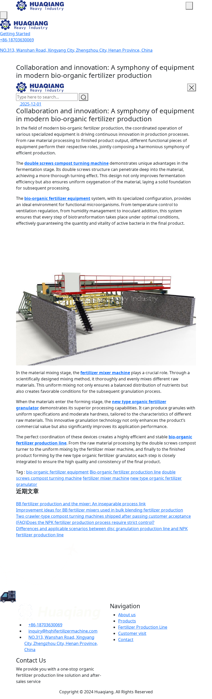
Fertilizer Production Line (142, 627)
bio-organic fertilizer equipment (57, 198)
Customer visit (132, 633)
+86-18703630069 (17, 40)
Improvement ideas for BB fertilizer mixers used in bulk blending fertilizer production (99, 510)
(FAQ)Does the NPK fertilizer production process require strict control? (85, 522)
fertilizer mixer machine (105, 372)
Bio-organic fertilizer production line (125, 472)
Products (127, 621)
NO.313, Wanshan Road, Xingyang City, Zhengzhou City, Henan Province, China (76, 50)
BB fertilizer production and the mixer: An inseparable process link (81, 504)
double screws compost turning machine (66, 163)
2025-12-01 (30, 104)
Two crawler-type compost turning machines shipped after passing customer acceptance (103, 516)
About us (127, 615)
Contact (125, 639)
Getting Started (15, 33)
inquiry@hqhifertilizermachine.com (62, 631)
